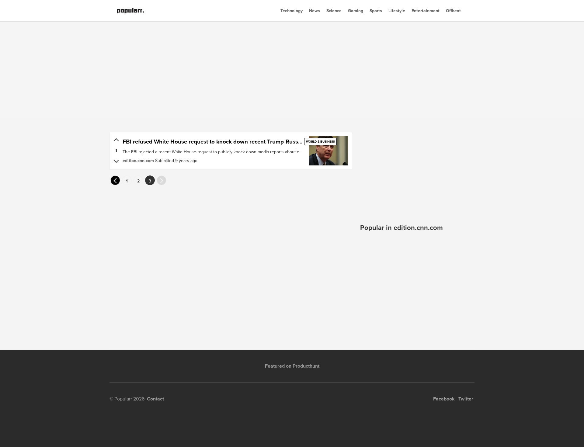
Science (334, 11)
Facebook (444, 398)
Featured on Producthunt (292, 365)
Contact (155, 398)
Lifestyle (396, 11)
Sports (376, 11)
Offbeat (453, 11)
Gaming (355, 11)
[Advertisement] (292, 70)
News (314, 11)
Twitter (465, 398)
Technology (291, 11)
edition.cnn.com (138, 161)
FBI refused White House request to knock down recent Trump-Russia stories (222, 141)
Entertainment (426, 11)
